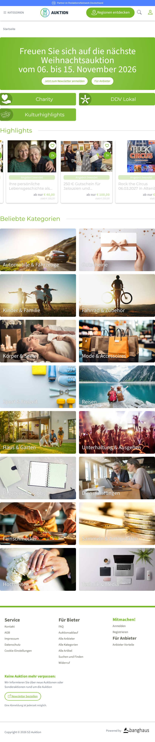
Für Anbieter (102, 81)
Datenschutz (12, 645)
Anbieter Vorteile (123, 645)
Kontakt (10, 627)
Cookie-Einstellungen (18, 651)
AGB (7, 633)
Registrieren (120, 632)
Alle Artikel (65, 651)
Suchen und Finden (71, 657)
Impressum (12, 639)
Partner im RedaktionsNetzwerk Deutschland (80, 3)
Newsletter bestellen (24, 696)
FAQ (61, 627)
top (143, 730)
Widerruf (64, 663)
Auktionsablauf (68, 633)
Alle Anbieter (67, 639)
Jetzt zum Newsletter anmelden (65, 81)
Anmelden (119, 626)
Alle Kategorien (68, 645)
